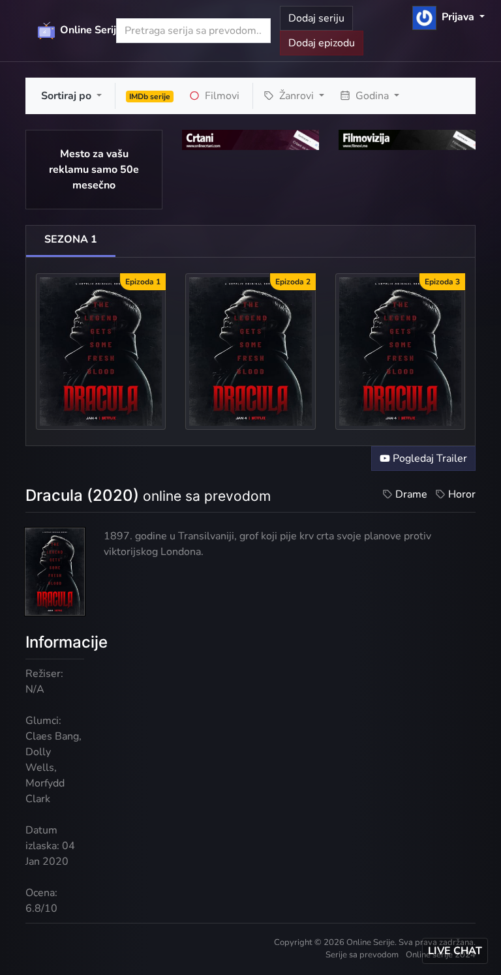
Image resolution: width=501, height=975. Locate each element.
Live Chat (455, 951)
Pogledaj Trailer (428, 458)
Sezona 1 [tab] (70, 239)
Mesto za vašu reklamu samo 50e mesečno (94, 169)
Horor (462, 494)
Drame (411, 494)
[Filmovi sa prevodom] (407, 139)
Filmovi (220, 96)
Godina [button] (372, 96)
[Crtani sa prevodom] (250, 139)
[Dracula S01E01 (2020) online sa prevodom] (101, 351)
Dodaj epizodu (321, 43)
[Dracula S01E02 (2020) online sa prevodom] (250, 351)
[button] (448, 17)
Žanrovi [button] (296, 96)
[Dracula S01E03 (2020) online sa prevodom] (400, 351)
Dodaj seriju (316, 18)
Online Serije (78, 30)
